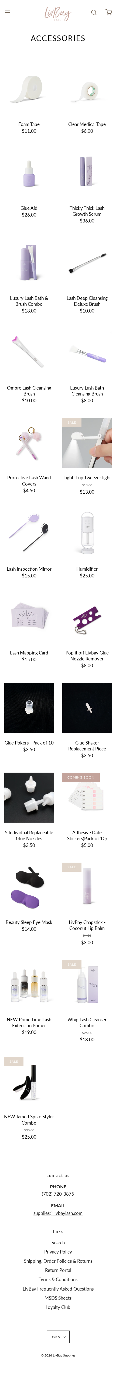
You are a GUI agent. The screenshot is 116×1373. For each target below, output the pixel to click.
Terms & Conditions (58, 1279)
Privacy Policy (58, 1252)
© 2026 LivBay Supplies (58, 1355)
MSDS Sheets (58, 1298)
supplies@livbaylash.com (58, 1213)
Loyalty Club (58, 1307)
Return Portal (58, 1270)
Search (58, 1242)
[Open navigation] (7, 12)
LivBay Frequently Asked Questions (58, 1289)
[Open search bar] (93, 12)
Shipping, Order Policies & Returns (58, 1261)
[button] (58, 1337)
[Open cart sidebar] (108, 12)
